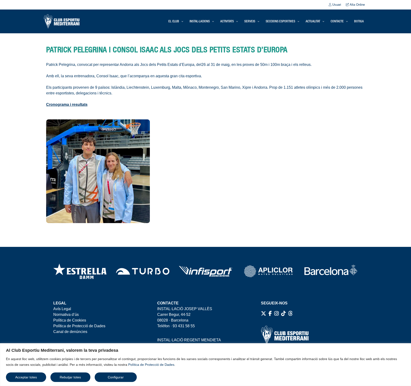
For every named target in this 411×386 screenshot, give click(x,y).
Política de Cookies (69, 320)
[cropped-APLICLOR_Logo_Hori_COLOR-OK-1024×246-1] (268, 271)
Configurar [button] (116, 377)
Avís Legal (62, 309)
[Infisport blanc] (205, 271)
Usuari (336, 4)
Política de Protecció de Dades (151, 364)
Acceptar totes (26, 377)
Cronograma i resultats (67, 105)
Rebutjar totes (70, 377)
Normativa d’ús (66, 315)
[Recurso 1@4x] (331, 271)
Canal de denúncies (70, 332)
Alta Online (357, 4)
